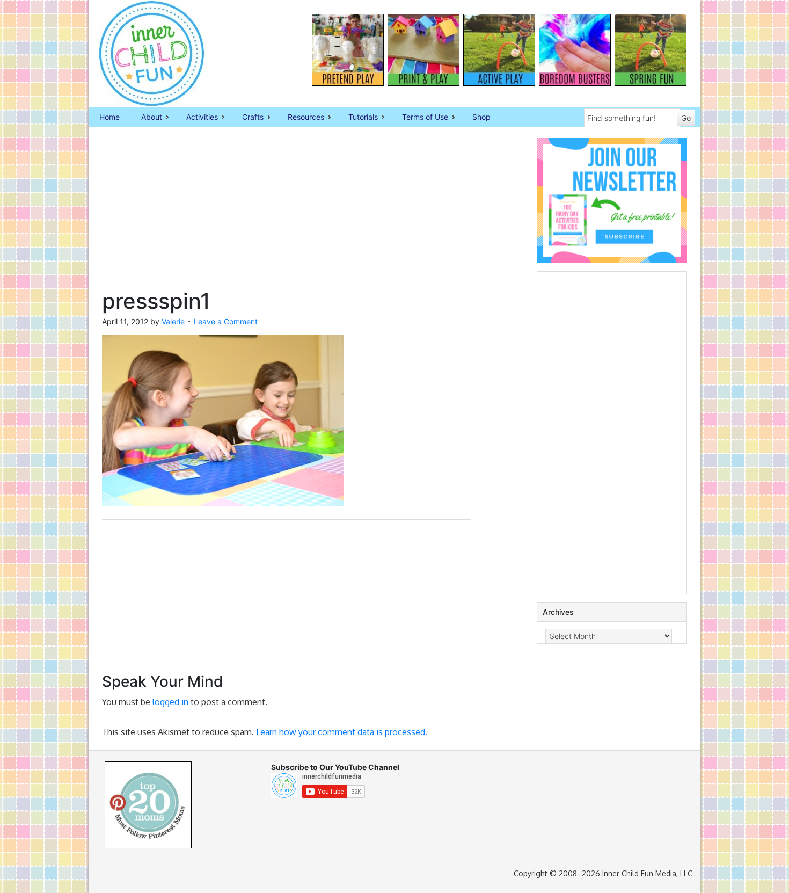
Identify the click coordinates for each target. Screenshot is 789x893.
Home (109, 116)
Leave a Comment (226, 321)
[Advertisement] (286, 213)
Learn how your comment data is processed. (341, 732)
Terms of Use (419, 117)
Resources (300, 117)
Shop (481, 116)
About (146, 117)
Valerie (173, 321)
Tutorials (358, 117)
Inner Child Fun (142, 53)
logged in (170, 701)
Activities (197, 117)
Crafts (247, 117)
